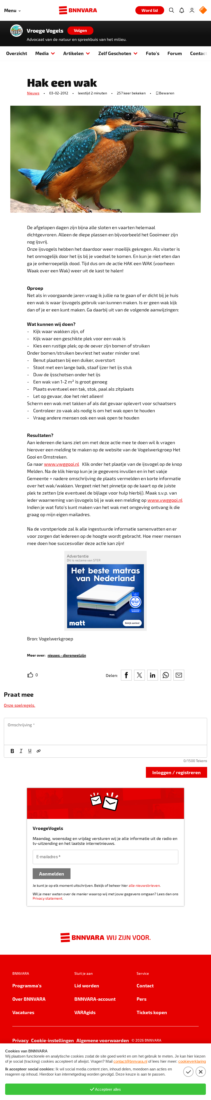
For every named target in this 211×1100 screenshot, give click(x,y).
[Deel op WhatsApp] (166, 675)
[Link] (38, 751)
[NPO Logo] (203, 10)
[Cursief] (21, 751)
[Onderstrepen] (30, 751)
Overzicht (16, 53)
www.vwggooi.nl (61, 464)
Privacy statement (47, 898)
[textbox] (105, 731)
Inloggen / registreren (176, 772)
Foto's (152, 53)
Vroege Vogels (45, 31)
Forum (175, 53)
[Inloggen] (192, 10)
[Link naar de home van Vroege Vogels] (16, 30)
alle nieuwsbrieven (144, 885)
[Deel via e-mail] (179, 675)
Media (42, 53)
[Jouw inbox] (182, 10)
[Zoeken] (171, 10)
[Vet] (12, 751)
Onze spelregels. (19, 705)
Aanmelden (51, 873)
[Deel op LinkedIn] (152, 675)
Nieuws (33, 93)
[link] (67, 654)
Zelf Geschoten (114, 53)
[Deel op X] (139, 675)
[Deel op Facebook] (126, 675)
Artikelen (73, 53)
